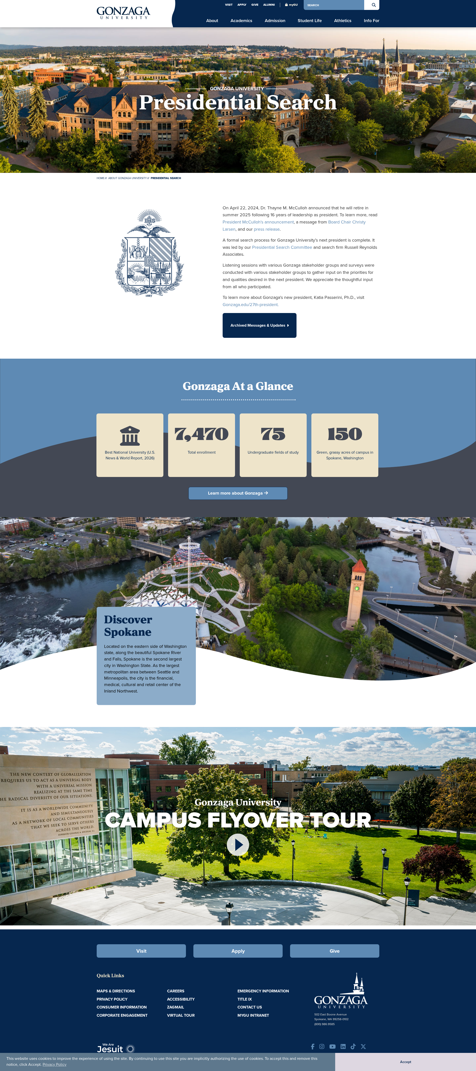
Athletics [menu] (343, 20)
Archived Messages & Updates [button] (258, 325)
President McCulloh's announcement (258, 222)
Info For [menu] (371, 20)
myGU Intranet (253, 1015)
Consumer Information (122, 1007)
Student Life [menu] (310, 20)
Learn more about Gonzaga (235, 493)
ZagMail (175, 1007)
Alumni (269, 4)
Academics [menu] (241, 20)
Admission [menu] (275, 20)
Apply (242, 4)
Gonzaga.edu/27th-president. (251, 304)
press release (267, 229)
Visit (229, 4)
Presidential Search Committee (282, 247)
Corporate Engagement (122, 1015)
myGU (293, 4)
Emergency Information (263, 991)
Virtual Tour (181, 1015)
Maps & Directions (116, 991)
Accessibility (181, 999)
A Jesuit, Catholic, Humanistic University (139, 1051)
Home (100, 178)
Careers (175, 991)
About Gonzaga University (127, 178)
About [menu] (212, 20)
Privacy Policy (54, 1064)
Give (254, 4)
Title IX (245, 999)
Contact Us (250, 1007)
